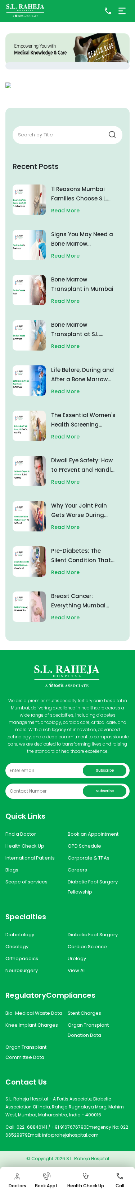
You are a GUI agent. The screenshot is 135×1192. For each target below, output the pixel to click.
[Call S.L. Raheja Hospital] (108, 10)
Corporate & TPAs (88, 857)
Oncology (16, 946)
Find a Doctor (20, 834)
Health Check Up (24, 846)
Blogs (11, 869)
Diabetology (19, 934)
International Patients (30, 857)
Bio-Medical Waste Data (33, 1013)
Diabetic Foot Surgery (93, 934)
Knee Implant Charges (31, 1025)
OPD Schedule (84, 846)
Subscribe (105, 770)
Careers (77, 869)
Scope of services (26, 881)
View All (77, 970)
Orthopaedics (21, 958)
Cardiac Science (87, 946)
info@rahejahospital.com (70, 1135)
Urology (77, 958)
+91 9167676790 (68, 1127)
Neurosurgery (21, 970)
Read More (65, 210)
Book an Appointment (93, 834)
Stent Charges (84, 1013)
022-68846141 (32, 1127)
